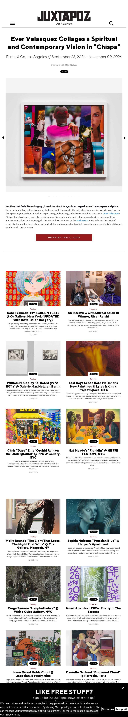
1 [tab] (49, 196)
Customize (108, 709)
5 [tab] (64, 196)
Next (125, 138)
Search (111, 23)
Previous (3, 138)
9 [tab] (79, 196)
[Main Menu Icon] (12, 23)
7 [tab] (71, 196)
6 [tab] (67, 196)
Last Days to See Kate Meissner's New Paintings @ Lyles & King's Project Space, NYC (93, 387)
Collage (73, 65)
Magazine (93, 309)
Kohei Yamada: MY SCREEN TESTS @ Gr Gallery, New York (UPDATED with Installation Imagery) (33, 317)
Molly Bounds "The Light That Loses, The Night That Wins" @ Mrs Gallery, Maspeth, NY (33, 544)
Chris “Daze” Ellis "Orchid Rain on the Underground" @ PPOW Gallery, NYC (33, 454)
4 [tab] (60, 196)
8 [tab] (75, 196)
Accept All (121, 709)
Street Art (93, 604)
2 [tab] (53, 196)
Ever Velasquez (111, 213)
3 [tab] (56, 196)
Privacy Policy (12, 714)
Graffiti (33, 447)
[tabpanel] (64, 135)
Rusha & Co (82, 220)
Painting (33, 309)
